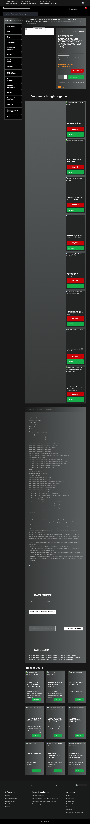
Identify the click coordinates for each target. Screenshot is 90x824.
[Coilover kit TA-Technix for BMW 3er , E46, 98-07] (75, 186)
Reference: (61, 82)
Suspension (11, 42)
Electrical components (11, 72)
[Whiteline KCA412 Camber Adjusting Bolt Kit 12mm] (75, 224)
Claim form (69, 809)
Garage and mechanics (11, 98)
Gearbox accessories (11, 86)
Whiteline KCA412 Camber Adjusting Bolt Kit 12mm (74, 236)
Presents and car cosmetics (13, 110)
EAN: (74, 82)
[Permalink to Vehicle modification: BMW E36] (77, 709)
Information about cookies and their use (44, 801)
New (8, 31)
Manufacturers (20, 20)
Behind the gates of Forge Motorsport (76, 755)
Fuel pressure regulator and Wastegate (55, 720)
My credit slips (70, 798)
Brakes (9, 54)
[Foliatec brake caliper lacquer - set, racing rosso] (75, 110)
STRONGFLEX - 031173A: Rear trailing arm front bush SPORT (75, 312)
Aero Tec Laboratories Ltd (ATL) (54, 755)
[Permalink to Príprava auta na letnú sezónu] (34, 709)
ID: (58, 31)
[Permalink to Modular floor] (34, 744)
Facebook (71, 3)
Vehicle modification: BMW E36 (75, 720)
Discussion (49, 409)
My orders (68, 795)
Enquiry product (65, 87)
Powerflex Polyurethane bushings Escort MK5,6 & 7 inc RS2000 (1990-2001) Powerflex (52, 655)
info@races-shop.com (35, 785)
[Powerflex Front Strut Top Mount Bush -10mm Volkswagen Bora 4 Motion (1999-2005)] (75, 376)
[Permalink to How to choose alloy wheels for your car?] (34, 673)
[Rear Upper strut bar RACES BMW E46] (75, 338)
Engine (9, 37)
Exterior (10, 67)
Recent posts (34, 667)
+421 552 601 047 (13, 785)
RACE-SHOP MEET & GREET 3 (76, 683)
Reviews (39, 409)
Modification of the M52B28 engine (55, 684)
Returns (7, 807)
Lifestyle (10, 105)
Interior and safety (11, 60)
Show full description (63, 55)
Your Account (73, 9)
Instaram (75, 3)
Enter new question (74, 628)
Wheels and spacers (11, 48)
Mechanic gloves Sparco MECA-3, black (74, 160)
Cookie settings (36, 804)
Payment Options (10, 801)
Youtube (78, 3)
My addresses (70, 801)
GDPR (67, 807)
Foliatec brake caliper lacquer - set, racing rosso (74, 122)
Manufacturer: (75, 31)
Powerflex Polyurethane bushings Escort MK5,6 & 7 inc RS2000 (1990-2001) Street (51, 657)
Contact (7, 795)
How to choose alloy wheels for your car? (34, 684)
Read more (36, 699)
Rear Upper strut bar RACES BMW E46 (75, 349)
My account (70, 792)
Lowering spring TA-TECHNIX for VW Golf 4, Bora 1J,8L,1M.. (75, 275)
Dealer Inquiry (9, 804)
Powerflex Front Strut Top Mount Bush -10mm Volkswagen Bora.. (74, 388)
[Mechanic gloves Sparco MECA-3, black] (75, 148)
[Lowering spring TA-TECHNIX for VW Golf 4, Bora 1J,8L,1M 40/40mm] (75, 262)
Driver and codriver (10, 79)
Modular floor (34, 754)
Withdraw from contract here (74, 812)
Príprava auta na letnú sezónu (34, 719)
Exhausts (10, 92)
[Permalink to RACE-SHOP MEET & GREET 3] (77, 672)
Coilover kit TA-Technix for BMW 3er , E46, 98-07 (75, 198)
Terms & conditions (38, 795)
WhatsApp (55, 785)
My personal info (70, 804)
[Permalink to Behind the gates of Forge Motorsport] (77, 745)
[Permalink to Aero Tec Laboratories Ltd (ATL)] (55, 745)
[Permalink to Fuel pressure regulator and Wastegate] (55, 709)
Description (30, 409)
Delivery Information (11, 798)
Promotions (11, 26)
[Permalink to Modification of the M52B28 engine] (55, 673)
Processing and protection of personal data (45, 798)
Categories (10, 20)
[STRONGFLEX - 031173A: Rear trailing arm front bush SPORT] (75, 300)
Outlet (9, 117)
